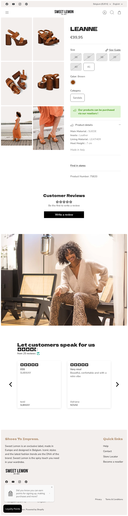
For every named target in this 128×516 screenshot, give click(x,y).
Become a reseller (113, 461)
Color (77, 76)
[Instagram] (20, 4)
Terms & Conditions (114, 499)
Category (75, 90)
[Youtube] (13, 4)
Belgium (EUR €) (100, 4)
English (116, 4)
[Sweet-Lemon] (64, 12)
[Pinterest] (26, 4)
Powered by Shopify (35, 509)
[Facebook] (7, 4)
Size (72, 49)
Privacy (98, 499)
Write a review (64, 215)
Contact (107, 451)
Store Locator (110, 456)
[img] (65, 349)
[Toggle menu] (8, 12)
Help (105, 446)
